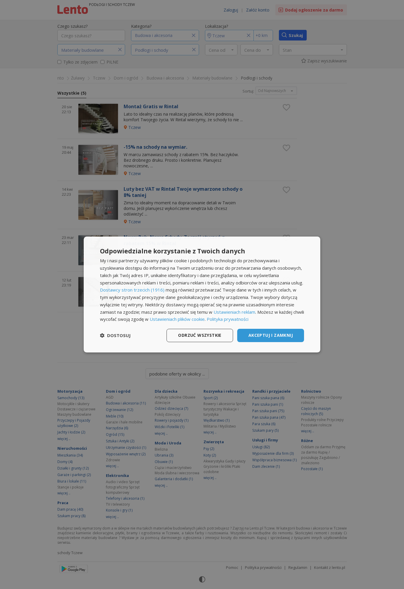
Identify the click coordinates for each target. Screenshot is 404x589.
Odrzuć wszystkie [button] (199, 335)
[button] (115, 335)
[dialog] (202, 294)
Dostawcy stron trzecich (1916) (132, 290)
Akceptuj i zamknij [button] (270, 335)
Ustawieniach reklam (234, 312)
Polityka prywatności (227, 319)
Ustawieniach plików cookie (177, 319)
